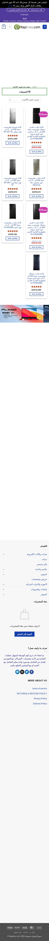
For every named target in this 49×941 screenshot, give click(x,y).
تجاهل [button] (10, 6)
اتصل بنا (32, 932)
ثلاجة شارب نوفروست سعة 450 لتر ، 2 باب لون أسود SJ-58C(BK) (12, 225)
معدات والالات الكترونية (37, 554)
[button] (45, 27)
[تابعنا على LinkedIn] (17, 672)
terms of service (40, 688)
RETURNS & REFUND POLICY (32, 694)
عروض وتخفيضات (39, 579)
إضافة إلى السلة (36, 151)
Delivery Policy (40, 704)
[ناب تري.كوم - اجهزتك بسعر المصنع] (27, 27)
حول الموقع (18, 932)
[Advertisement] (24, 57)
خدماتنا (26, 932)
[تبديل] (3, 554)
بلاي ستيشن (42, 564)
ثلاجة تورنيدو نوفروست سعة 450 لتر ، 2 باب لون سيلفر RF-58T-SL (12, 129)
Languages (24, 14)
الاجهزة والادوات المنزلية (36, 584)
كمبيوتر (44, 574)
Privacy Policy (40, 698)
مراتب (44, 559)
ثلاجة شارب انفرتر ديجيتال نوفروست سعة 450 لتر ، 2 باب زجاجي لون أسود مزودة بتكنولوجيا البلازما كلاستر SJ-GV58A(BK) (36, 228)
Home (34, 87)
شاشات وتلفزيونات (39, 589)
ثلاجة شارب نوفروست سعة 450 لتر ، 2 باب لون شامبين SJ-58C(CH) (36, 181)
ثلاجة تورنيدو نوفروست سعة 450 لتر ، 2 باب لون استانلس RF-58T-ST (12, 181)
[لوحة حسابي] (10, 27)
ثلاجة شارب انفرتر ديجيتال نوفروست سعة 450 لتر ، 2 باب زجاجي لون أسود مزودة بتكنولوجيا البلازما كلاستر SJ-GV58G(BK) (36, 133)
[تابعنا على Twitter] (27, 672)
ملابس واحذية (41, 569)
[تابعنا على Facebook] (31, 672)
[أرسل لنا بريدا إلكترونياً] (22, 672)
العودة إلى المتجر (24, 634)
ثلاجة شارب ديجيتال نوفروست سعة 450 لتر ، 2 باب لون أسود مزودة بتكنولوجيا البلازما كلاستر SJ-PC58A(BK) (36, 278)
